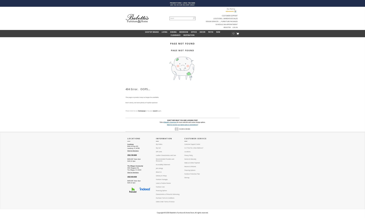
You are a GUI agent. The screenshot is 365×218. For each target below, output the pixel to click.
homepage (142, 111)
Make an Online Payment (192, 163)
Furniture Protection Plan (192, 174)
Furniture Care (160, 187)
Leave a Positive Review (163, 183)
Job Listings (159, 168)
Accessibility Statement (163, 164)
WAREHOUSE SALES (231, 19)
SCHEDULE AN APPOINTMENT (227, 24)
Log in (235, 27)
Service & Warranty (190, 159)
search (155, 111)
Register (227, 27)
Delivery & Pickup (161, 176)
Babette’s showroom (170, 122)
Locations (187, 152)
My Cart (158, 148)
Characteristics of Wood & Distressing (167, 194)
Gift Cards (159, 152)
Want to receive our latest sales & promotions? (182, 125)
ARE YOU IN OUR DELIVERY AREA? (182, 5)
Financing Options (161, 190)
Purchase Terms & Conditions (165, 198)
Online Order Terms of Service (165, 202)
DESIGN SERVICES (212, 21)
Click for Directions (133, 151)
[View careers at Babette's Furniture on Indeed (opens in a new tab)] (144, 190)
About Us (159, 172)
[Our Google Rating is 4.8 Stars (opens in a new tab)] (231, 11)
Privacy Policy (188, 155)
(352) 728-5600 (189, 3)
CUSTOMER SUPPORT (230, 16)
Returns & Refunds (190, 166)
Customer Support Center (192, 144)
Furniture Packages (162, 179)
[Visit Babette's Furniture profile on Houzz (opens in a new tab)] (133, 190)
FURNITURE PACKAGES (229, 21)
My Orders (159, 144)
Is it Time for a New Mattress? (193, 148)
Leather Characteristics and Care (166, 155)
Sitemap (186, 178)
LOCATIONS (217, 19)
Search (193, 18)
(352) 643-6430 (132, 177)
